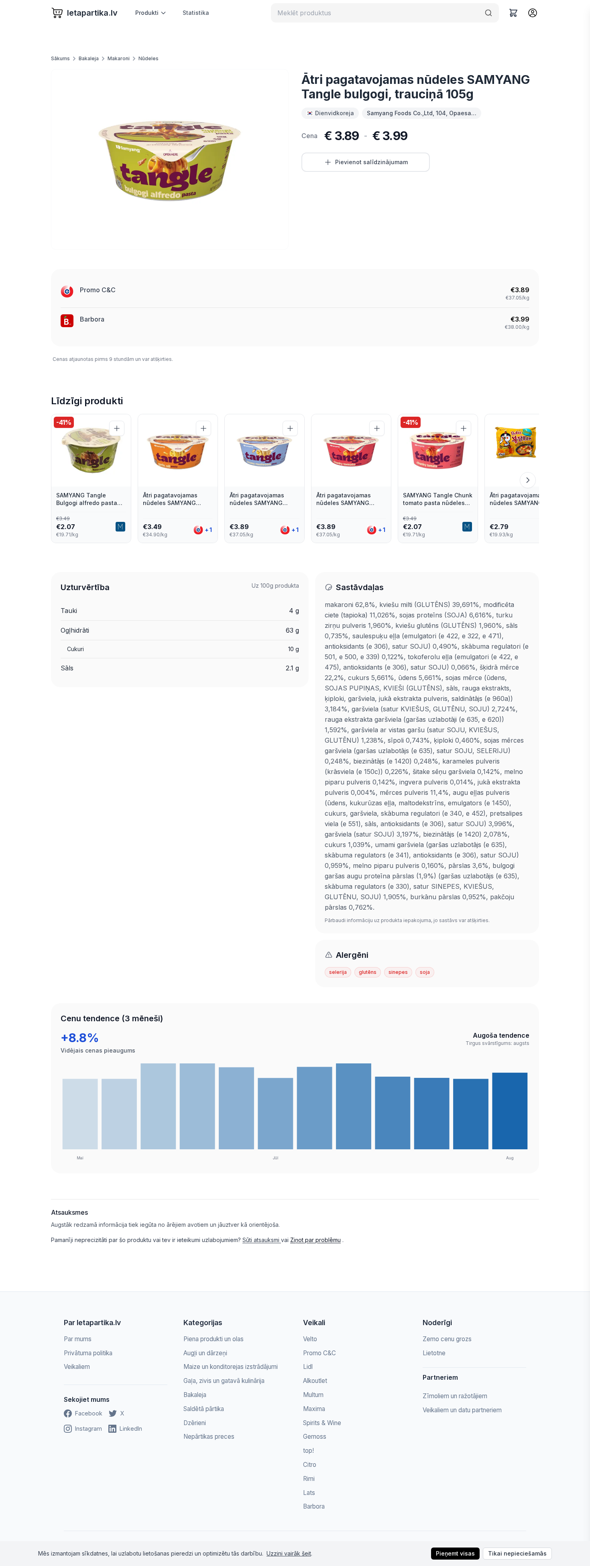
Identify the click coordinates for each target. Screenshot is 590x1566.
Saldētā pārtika (203, 1409)
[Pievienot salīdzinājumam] (116, 428)
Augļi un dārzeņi (205, 1353)
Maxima (314, 1409)
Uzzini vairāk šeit (289, 1553)
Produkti (147, 12)
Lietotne (434, 1353)
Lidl (308, 1367)
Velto (310, 1339)
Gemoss (314, 1436)
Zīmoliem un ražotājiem (455, 1396)
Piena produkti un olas (213, 1339)
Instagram (88, 1428)
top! (308, 1450)
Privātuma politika (88, 1353)
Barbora (92, 319)
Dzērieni (194, 1423)
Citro (309, 1464)
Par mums (78, 1339)
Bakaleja (89, 58)
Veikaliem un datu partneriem (462, 1410)
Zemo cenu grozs (447, 1339)
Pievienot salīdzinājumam (371, 162)
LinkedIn (131, 1428)
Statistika (196, 12)
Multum (313, 1395)
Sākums (60, 58)
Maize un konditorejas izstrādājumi (230, 1367)
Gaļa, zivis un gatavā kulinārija (223, 1381)
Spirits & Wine (322, 1423)
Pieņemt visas (455, 1553)
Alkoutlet (315, 1381)
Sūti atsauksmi (261, 1239)
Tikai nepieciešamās (517, 1553)
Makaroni (119, 58)
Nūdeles (148, 58)
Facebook (88, 1413)
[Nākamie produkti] (528, 480)
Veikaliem (77, 1367)
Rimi (309, 1479)
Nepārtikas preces (208, 1436)
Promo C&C (98, 290)
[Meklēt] (488, 13)
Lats (309, 1493)
